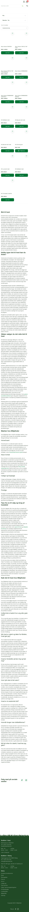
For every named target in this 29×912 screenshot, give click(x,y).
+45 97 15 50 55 (7, 844)
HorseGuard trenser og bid (15, 452)
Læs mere (7, 52)
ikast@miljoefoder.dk (6, 846)
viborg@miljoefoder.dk (6, 861)
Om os (2, 881)
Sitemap (3, 895)
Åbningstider (4, 877)
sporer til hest (18, 527)
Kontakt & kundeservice (7, 873)
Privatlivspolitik (5, 889)
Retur (2, 875)
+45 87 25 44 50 (7, 859)
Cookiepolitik (4, 891)
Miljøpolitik (3, 893)
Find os (3, 879)
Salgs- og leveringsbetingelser (8, 887)
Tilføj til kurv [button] (22, 150)
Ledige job (3, 883)
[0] (27, 2)
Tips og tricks (4, 885)
